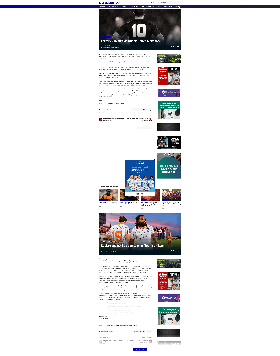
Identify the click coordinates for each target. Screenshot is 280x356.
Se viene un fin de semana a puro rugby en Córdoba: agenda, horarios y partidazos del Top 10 (150, 204)
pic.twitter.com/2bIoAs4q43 (122, 310)
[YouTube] (154, 3)
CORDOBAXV (110, 103)
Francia (108, 325)
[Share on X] (171, 46)
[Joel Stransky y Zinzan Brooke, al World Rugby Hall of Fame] (129, 195)
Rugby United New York (118, 103)
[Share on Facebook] (169, 46)
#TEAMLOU (112, 310)
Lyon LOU (113, 325)
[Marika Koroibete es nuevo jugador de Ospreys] (108, 195)
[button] (175, 7)
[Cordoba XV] (109, 2)
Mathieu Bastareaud (121, 325)
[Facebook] (150, 3)
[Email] (173, 46)
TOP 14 (113, 241)
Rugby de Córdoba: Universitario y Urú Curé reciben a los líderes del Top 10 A (171, 204)
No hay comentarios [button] (145, 127)
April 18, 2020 (129, 313)
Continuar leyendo (140, 349)
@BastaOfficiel (117, 303)
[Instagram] (155, 3)
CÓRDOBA (143, 199)
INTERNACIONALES (103, 199)
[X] (152, 3)
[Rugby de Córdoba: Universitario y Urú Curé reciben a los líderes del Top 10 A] (171, 195)
